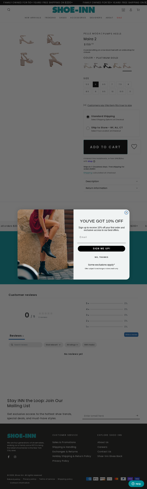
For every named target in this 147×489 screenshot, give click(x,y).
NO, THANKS (101, 257)
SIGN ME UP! (101, 248)
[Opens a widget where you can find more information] (136, 484)
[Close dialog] (126, 212)
